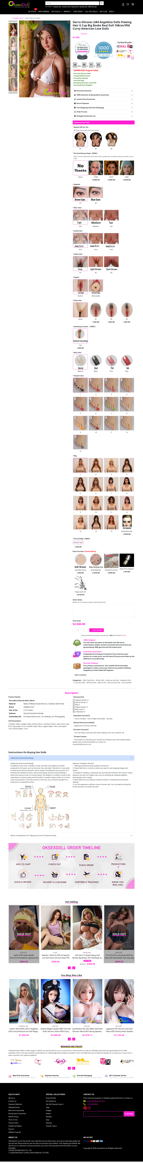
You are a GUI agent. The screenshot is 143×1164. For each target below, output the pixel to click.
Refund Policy (13, 1117)
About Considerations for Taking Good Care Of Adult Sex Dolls (33, 835)
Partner (11, 1129)
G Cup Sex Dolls (79, 683)
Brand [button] (67, 11)
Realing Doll (83, 6)
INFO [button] (111, 11)
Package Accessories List (85, 116)
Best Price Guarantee (16, 1110)
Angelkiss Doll (18, 18)
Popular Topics (51, 1126)
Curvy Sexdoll (126, 683)
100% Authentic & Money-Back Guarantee (92, 95)
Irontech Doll (66, 6)
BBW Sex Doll (92, 6)
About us (11, 1098)
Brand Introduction (84, 91)
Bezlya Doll (75, 6)
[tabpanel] (44, 58)
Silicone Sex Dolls (113, 683)
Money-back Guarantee (17, 1113)
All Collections (51, 1101)
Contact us (12, 1101)
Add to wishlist (80, 675)
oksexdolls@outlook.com (82, 744)
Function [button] (77, 11)
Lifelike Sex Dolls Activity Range (22, 758)
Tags (47, 1107)
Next (13, 93)
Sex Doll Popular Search (54, 1104)
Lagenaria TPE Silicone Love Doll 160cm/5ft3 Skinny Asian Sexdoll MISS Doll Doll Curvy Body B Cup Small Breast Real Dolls (119, 1030)
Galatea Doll (57, 6)
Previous (13, 21)
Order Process (81, 112)
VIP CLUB (103, 11)
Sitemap (49, 1123)
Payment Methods (15, 1104)
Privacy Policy (13, 1123)
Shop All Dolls (51, 1098)
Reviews (49, 1117)
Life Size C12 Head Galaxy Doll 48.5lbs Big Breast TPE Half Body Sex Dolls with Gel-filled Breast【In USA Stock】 (87, 956)
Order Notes (77, 600)
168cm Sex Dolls (88, 680)
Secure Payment (82, 103)
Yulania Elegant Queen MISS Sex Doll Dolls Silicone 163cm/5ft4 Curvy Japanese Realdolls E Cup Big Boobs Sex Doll (55, 1030)
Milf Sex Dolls (91, 683)
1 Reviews (83, 34)
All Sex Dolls (91, 11)
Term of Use (12, 1120)
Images (48, 1110)
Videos (48, 1113)
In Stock (32, 11)
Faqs (47, 1120)
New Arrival (44, 11)
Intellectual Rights (15, 1126)
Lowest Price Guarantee (85, 99)
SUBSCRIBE (129, 1114)
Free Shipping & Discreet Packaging (90, 108)
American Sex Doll (112, 680)
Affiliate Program (14, 1132)
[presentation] (69, 967)
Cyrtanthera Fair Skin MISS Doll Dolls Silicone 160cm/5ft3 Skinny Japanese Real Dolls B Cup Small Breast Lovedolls (87, 1030)
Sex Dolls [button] (55, 11)
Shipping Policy (14, 1107)
